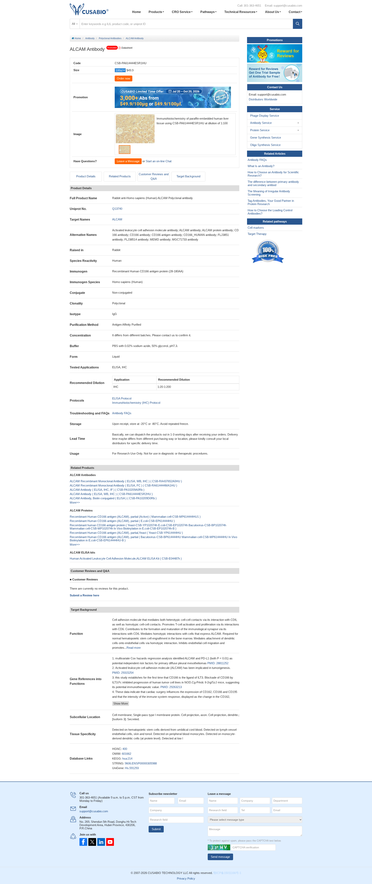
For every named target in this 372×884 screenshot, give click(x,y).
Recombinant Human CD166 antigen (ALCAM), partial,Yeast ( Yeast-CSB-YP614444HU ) (126, 532)
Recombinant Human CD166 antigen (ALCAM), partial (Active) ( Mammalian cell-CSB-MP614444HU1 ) (135, 516)
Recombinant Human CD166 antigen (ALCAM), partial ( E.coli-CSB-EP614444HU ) (122, 521)
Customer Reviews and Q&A (154, 176)
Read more (134, 647)
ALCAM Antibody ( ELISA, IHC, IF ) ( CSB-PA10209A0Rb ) (107, 489)
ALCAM (117, 219)
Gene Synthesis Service (265, 137)
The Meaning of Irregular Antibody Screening (269, 193)
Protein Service (260, 130)
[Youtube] (109, 842)
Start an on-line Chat (158, 161)
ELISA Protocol (121, 398)
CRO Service (181, 12)
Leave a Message (128, 161)
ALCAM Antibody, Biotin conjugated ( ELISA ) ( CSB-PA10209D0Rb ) (113, 498)
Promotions (275, 40)
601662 (126, 753)
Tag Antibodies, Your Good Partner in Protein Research (271, 202)
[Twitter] (92, 842)
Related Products (120, 176)
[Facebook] (83, 842)
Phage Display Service (264, 115)
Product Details (86, 176)
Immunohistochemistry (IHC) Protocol (136, 402)
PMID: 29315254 (122, 672)
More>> (75, 502)
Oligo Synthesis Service (265, 145)
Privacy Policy (186, 878)
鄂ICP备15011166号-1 (227, 873)
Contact (294, 12)
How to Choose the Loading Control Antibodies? (270, 212)
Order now (123, 78)
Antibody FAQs (121, 413)
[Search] (297, 24)
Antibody (90, 38)
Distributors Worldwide (262, 99)
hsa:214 (127, 758)
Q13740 (117, 208)
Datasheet (126, 48)
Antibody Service (261, 122)
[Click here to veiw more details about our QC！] (268, 251)
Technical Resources (239, 12)
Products (155, 12)
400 (124, 748)
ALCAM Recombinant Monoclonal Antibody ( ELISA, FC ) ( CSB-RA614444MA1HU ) (123, 485)
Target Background (188, 176)
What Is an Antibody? (261, 166)
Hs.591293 (132, 768)
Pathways (207, 12)
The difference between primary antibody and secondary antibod (273, 183)
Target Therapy (257, 233)
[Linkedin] (100, 842)
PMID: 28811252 (217, 663)
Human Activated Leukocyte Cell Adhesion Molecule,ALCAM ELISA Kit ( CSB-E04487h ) (126, 558)
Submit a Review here (84, 595)
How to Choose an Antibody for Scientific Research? (273, 174)
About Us (272, 12)
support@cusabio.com (288, 5)
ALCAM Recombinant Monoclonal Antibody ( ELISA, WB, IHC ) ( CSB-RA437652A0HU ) (126, 481)
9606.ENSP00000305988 (141, 763)
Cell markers (256, 227)
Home (136, 12)
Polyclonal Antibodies (110, 38)
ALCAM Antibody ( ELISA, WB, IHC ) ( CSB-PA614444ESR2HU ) (111, 494)
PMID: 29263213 (171, 687)
